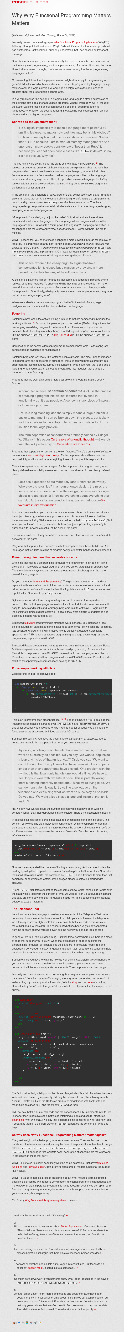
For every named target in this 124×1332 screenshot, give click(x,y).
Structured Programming (47, 581)
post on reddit (35, 1268)
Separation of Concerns (73, 444)
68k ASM (29, 623)
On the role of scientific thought (72, 439)
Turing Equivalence (72, 1226)
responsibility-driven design (44, 455)
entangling (18, 1120)
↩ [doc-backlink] (67, 1215)
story (74, 982)
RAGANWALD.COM (30, 2)
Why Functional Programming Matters (75, 42)
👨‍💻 (27, 1322)
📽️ (35, 1322)
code (90, 982)
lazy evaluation (36, 1167)
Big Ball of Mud (63, 335)
